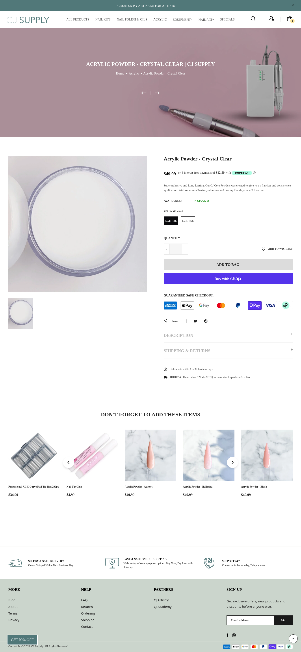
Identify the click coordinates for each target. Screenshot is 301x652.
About (13, 606)
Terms (13, 613)
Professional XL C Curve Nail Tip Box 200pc (33, 486)
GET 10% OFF (22, 640)
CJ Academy (163, 606)
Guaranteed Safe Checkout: (189, 295)
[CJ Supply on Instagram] (234, 635)
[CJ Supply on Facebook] (227, 635)
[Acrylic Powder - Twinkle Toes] (145, 93)
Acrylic (160, 19)
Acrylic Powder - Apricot (138, 486)
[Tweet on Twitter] (197, 321)
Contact (87, 626)
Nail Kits (103, 19)
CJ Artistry (161, 600)
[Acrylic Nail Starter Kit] (157, 93)
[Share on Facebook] (187, 321)
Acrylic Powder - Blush (254, 486)
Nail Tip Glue (74, 486)
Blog (11, 600)
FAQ (84, 600)
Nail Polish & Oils (132, 19)
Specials (227, 19)
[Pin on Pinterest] (207, 321)
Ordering (88, 613)
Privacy (13, 620)
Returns (87, 606)
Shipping (88, 620)
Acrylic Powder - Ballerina (197, 486)
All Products (77, 19)
